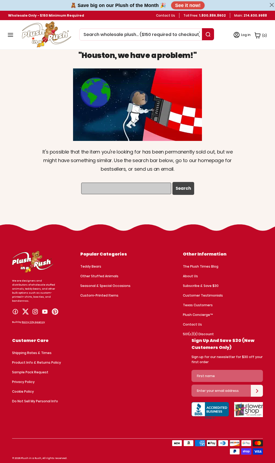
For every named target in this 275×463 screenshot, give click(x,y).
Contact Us (165, 15)
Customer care (30, 340)
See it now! (188, 5)
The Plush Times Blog (200, 266)
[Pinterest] (55, 311)
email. (167, 169)
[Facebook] (15, 311)
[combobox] (141, 34)
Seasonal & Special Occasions (105, 285)
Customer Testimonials (203, 295)
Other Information (204, 254)
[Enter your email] (257, 391)
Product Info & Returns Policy (36, 362)
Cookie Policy (23, 391)
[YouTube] (45, 311)
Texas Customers (198, 305)
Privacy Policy (23, 382)
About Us (190, 276)
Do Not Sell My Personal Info (35, 401)
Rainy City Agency (33, 322)
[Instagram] (35, 311)
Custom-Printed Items (99, 295)
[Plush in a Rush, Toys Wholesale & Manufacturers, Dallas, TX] (210, 414)
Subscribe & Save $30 (201, 285)
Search (183, 188)
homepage (211, 160)
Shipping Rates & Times (32, 353)
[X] (25, 311)
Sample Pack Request (30, 372)
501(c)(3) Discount (198, 334)
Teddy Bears (90, 266)
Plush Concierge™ (198, 314)
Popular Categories (103, 254)
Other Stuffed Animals (99, 276)
